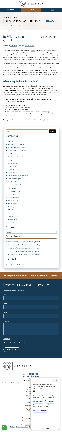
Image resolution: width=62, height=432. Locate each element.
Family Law (11, 169)
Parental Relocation (14, 200)
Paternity (10, 210)
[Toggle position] (53, 380)
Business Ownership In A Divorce (18, 147)
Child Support (12, 154)
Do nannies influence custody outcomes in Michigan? (24, 248)
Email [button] (32, 10)
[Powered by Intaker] (48, 428)
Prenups (10, 213)
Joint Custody (12, 188)
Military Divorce (12, 194)
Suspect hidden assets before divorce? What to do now (25, 254)
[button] (10, 9)
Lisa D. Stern (13, 46)
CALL (52, 10)
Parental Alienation (13, 197)
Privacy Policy (24, 427)
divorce (33, 50)
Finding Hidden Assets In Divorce (18, 176)
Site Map (18, 427)
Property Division (29, 46)
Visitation (11, 222)
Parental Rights (12, 204)
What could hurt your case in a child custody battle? (24, 242)
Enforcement (12, 166)
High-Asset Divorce (13, 182)
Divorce (10, 160)
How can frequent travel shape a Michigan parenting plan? (25, 245)
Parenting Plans (12, 207)
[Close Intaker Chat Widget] (56, 380)
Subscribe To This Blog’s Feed (15, 264)
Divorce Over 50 (12, 163)
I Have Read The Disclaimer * (15, 343)
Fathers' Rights (12, 172)
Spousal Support (13, 219)
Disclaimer (6, 339)
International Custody (14, 185)
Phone (5, 303)
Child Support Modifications (16, 157)
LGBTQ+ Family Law (14, 191)
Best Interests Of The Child (16, 144)
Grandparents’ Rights (14, 179)
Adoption (10, 141)
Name (5, 294)
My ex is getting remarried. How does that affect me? (24, 251)
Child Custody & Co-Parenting (17, 151)
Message (6, 321)
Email (5, 312)
